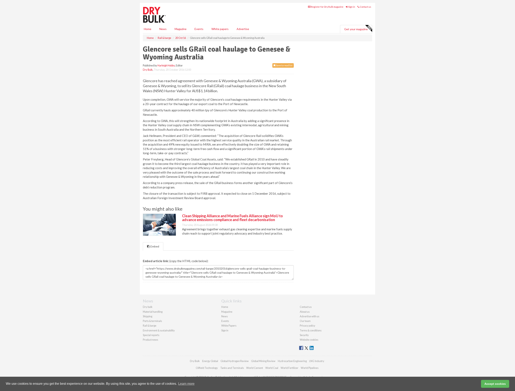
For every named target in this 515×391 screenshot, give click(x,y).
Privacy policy (307, 325)
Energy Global (210, 361)
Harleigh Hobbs (166, 65)
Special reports (151, 335)
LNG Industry (316, 361)
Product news (150, 339)
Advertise (243, 29)
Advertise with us (309, 316)
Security (304, 335)
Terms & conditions (310, 330)
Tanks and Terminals (232, 367)
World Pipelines (309, 367)
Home (147, 29)
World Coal (271, 367)
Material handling (153, 311)
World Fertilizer (289, 367)
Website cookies (309, 339)
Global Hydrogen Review (234, 361)
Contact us (365, 6)
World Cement (254, 367)
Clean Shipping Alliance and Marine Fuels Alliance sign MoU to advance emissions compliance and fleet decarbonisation (232, 218)
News (224, 316)
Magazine (180, 29)
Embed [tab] (154, 246)
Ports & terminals (152, 321)
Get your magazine (356, 29)
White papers (220, 29)
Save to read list (284, 65)
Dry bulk (147, 306)
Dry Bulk (148, 69)
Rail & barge (149, 325)
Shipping (147, 316)
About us (305, 311)
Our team (305, 321)
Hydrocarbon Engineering (292, 361)
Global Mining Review (263, 361)
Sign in (351, 6)
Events (199, 29)
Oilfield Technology (207, 367)
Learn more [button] (186, 383)
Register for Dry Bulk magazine (327, 6)
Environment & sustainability (159, 330)
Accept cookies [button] (495, 383)
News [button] (163, 29)
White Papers (228, 325)
